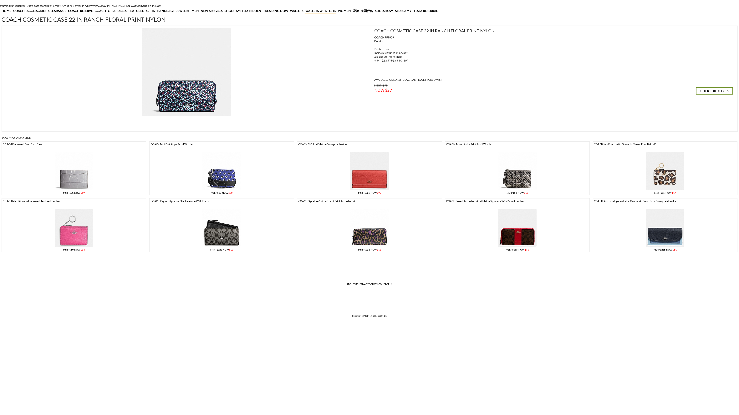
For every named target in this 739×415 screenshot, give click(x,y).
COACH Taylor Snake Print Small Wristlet (469, 144)
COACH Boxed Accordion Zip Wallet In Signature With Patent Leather (485, 201)
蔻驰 (356, 10)
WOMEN (344, 10)
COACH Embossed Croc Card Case (22, 144)
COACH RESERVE (80, 10)
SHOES (229, 10)
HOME (6, 10)
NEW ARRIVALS (212, 10)
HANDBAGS (165, 10)
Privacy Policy (368, 284)
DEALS (122, 10)
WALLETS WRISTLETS (320, 10)
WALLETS (296, 10)
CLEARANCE (57, 10)
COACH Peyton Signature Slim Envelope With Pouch (179, 201)
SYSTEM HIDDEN (248, 10)
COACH (19, 10)
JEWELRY (183, 10)
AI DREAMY (403, 10)
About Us (352, 284)
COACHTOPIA (105, 10)
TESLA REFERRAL (425, 10)
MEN (195, 10)
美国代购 (367, 10)
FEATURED (136, 10)
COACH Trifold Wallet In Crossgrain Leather (323, 144)
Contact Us (385, 284)
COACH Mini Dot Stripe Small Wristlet (171, 144)
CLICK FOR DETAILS (714, 91)
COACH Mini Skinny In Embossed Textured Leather (31, 201)
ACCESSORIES (36, 10)
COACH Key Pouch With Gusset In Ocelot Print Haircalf (625, 144)
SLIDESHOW (384, 10)
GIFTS (150, 10)
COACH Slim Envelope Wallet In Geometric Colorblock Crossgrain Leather (635, 201)
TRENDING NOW (275, 10)
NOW (74, 192)
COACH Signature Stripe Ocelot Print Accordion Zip (327, 201)
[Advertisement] (74, 123)
